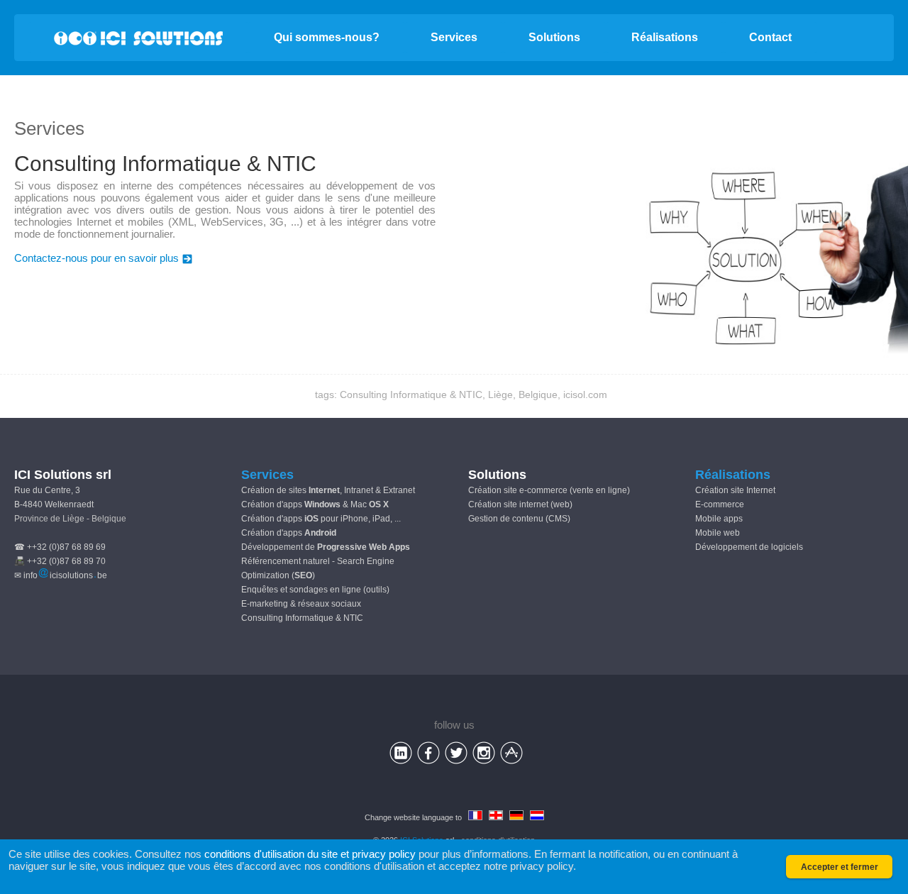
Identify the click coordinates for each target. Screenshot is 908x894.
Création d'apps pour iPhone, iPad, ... (321, 519)
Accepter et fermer (839, 867)
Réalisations (664, 37)
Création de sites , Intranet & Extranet (328, 490)
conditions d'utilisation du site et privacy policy (310, 854)
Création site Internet (735, 490)
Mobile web (717, 533)
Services (454, 37)
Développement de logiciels (749, 547)
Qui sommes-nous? (327, 37)
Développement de (325, 547)
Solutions (554, 37)
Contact (770, 37)
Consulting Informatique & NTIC (302, 618)
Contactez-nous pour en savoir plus (96, 258)
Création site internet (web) (520, 504)
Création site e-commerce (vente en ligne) (549, 490)
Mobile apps (719, 519)
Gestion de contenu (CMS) (519, 519)
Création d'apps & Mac (315, 504)
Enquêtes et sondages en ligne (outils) (315, 590)
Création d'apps (288, 533)
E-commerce (719, 504)
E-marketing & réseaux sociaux (301, 604)
